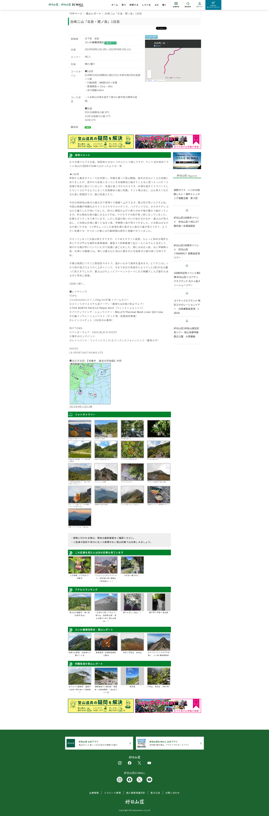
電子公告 (155, 792)
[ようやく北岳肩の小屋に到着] (159, 472)
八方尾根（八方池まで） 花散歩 (80, 576)
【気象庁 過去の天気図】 (102, 360)
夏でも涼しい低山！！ (132, 612)
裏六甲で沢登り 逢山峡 (158, 612)
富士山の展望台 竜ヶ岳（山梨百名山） (79, 613)
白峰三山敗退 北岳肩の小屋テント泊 (80, 653)
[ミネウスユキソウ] (132, 472)
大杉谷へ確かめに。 (132, 575)
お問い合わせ (172, 792)
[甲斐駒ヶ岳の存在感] (106, 495)
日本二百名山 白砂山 (132, 652)
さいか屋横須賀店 (94, 42)
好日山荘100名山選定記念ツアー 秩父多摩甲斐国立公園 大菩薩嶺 (186, 332)
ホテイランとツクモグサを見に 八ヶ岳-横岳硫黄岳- (159, 653)
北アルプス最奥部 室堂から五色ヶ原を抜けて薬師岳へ (80, 689)
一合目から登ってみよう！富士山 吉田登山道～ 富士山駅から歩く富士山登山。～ (106, 616)
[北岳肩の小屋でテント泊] (79, 429)
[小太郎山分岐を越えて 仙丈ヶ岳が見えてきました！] (79, 472)
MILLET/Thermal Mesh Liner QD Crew (139, 312)
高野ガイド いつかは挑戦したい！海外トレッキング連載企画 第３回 (187, 194)
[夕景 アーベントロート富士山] (79, 517)
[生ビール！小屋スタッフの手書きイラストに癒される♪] (79, 495)
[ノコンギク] (159, 429)
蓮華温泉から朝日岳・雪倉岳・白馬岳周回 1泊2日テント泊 (106, 689)
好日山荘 (187, 175)
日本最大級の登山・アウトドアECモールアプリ (169, 743)
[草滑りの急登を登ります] (106, 449)
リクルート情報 (112, 792)
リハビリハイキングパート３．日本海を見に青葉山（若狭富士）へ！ (106, 578)
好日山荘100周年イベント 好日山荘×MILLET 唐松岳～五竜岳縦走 (187, 221)
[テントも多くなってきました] (132, 495)
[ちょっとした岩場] (106, 472)
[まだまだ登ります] (159, 449)
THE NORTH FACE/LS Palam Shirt (93, 308)
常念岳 (132, 686)
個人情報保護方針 (135, 792)
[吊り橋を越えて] (132, 429)
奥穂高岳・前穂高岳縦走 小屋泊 (106, 653)
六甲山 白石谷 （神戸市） (158, 686)
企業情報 (94, 792)
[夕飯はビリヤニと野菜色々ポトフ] (159, 495)
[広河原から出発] (106, 429)
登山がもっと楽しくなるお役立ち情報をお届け (98, 743)
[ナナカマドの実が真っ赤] (132, 449)
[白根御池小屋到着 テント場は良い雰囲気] (79, 449)
